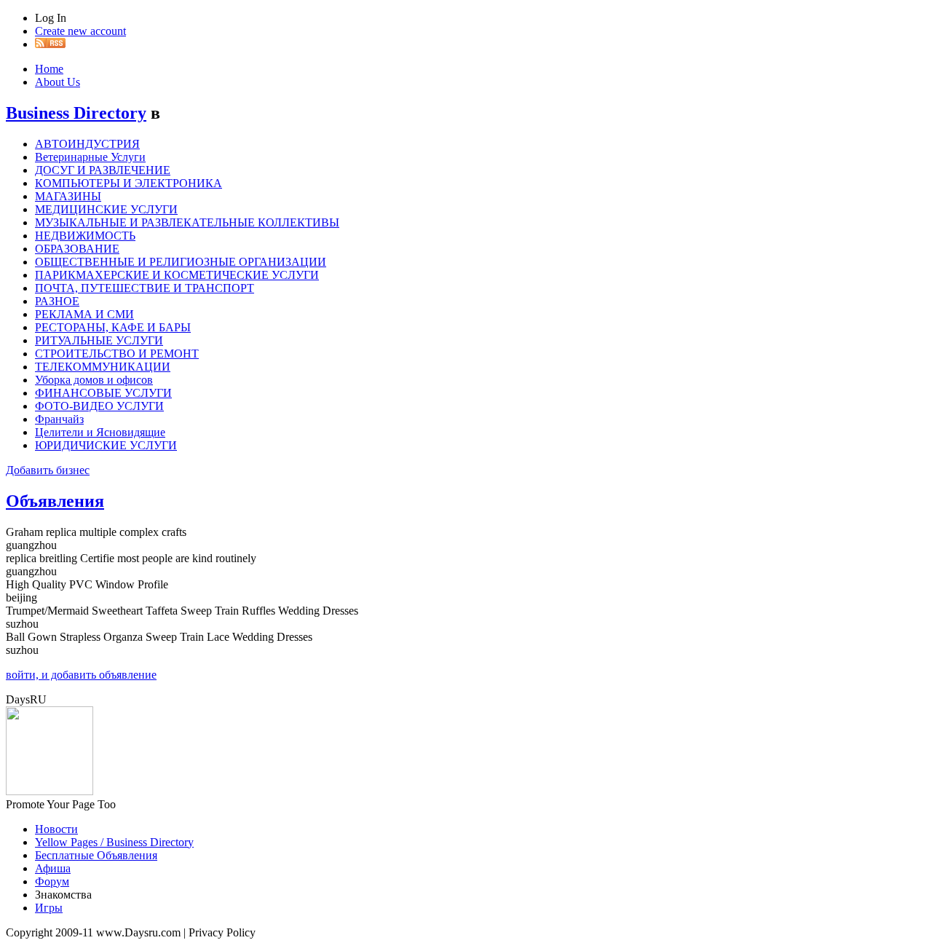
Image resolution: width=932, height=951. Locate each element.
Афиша (53, 868)
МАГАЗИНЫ (68, 196)
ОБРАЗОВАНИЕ (77, 248)
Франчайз (59, 419)
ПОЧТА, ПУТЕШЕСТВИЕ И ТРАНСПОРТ (144, 288)
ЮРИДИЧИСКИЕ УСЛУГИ (106, 445)
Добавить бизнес (48, 470)
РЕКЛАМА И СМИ (84, 314)
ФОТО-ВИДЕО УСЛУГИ (99, 406)
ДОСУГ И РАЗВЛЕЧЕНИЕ (102, 170)
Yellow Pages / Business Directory (114, 842)
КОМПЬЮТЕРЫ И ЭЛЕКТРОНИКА (128, 183)
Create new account (80, 31)
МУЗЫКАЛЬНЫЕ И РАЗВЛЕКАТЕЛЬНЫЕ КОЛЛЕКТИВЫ (187, 222)
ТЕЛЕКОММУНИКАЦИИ (102, 366)
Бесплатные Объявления (96, 855)
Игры (49, 907)
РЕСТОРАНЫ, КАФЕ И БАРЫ (113, 327)
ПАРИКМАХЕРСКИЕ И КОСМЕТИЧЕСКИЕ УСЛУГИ (177, 275)
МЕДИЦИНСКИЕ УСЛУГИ (106, 209)
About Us (57, 82)
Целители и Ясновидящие (100, 432)
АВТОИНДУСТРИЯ (87, 144)
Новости (56, 829)
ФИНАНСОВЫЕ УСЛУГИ (103, 393)
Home (49, 69)
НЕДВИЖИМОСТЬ (85, 235)
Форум (52, 881)
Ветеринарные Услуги (90, 157)
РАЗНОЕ (57, 301)
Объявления (55, 501)
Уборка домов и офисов (94, 380)
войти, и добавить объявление (81, 674)
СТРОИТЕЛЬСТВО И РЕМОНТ (117, 353)
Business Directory (76, 112)
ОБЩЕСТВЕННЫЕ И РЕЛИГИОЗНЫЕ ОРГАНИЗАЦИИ (180, 262)
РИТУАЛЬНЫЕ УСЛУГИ (99, 340)
